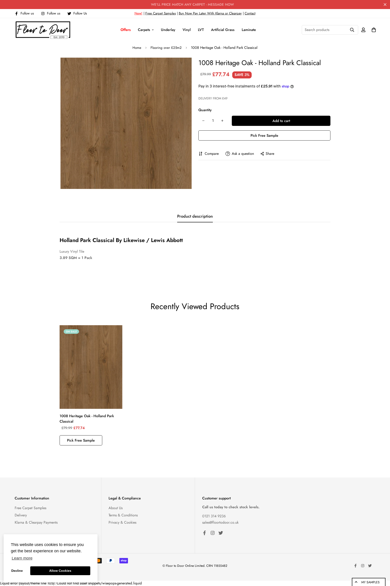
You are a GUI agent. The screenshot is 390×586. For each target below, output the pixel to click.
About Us (116, 508)
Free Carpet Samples (160, 13)
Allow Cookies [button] (60, 570)
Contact (250, 13)
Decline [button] (17, 570)
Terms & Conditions (123, 515)
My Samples (370, 582)
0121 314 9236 (214, 516)
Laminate (249, 29)
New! (138, 13)
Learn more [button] (22, 558)
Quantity (205, 110)
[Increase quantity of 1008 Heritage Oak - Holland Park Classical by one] (222, 120)
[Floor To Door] (43, 29)
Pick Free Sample (264, 135)
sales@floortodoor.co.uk (220, 522)
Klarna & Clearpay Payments (36, 522)
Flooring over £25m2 (166, 47)
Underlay (168, 29)
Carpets (144, 29)
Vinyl (187, 29)
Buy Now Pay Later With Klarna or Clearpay (210, 13)
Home (136, 47)
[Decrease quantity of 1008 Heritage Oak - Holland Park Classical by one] (203, 120)
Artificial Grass (222, 29)
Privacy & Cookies (122, 522)
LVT (201, 29)
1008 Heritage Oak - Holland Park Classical (87, 418)
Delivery (21, 515)
